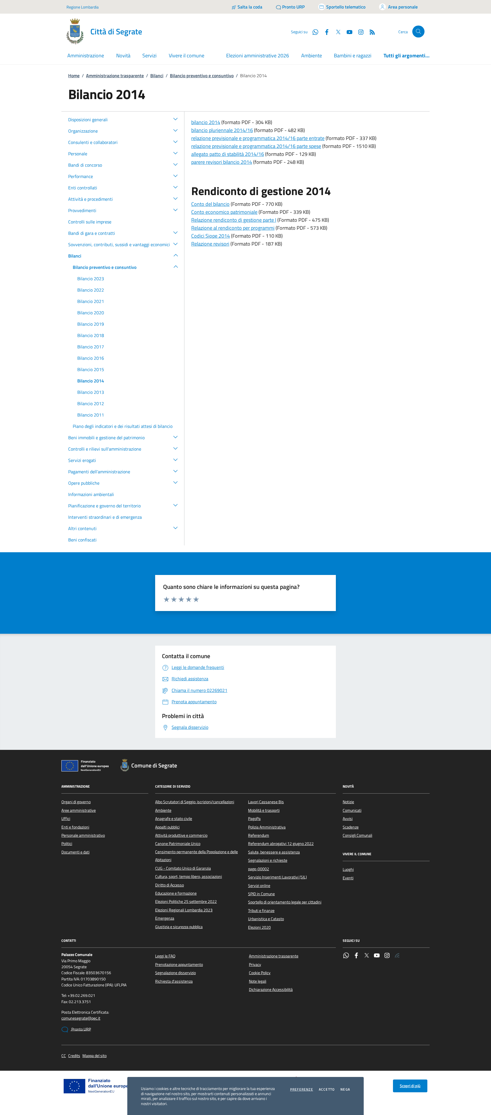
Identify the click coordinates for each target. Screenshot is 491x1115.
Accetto (327, 1089)
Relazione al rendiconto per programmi (232, 228)
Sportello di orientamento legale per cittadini (284, 902)
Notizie (348, 802)
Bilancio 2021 (90, 301)
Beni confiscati (82, 539)
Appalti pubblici (167, 827)
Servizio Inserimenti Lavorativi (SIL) (277, 877)
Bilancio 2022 (90, 289)
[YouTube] (376, 956)
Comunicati (352, 810)
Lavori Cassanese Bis (266, 802)
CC (63, 1056)
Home (74, 75)
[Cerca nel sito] (418, 32)
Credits (74, 1056)
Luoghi (348, 869)
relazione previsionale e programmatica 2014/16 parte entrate (257, 138)
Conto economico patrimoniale (224, 212)
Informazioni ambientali (91, 494)
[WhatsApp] (346, 956)
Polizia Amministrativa (267, 827)
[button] (175, 119)
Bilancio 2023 (90, 278)
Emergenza (164, 918)
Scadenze (351, 827)
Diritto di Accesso (169, 885)
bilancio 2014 (205, 122)
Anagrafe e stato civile (173, 818)
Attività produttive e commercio (181, 835)
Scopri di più (410, 1086)
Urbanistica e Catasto (266, 919)
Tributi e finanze (261, 910)
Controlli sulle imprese (89, 221)
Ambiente (311, 55)
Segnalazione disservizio (175, 973)
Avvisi (348, 818)
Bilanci (156, 75)
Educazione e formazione (176, 893)
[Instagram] (358, 31)
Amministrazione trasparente (115, 75)
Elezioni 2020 (259, 927)
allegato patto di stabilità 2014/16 (227, 154)
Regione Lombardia (82, 7)
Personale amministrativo (83, 835)
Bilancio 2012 (90, 403)
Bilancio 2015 (90, 369)
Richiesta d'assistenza (174, 981)
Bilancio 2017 (90, 346)
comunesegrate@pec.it (80, 1018)
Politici (66, 843)
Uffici (65, 818)
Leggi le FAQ (165, 956)
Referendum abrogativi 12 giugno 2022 (281, 843)
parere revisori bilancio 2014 (221, 162)
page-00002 (258, 869)
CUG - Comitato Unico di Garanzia (183, 868)
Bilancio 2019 (90, 324)
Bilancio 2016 (90, 358)
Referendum (258, 835)
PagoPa (254, 818)
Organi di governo (76, 802)
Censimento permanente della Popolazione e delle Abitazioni (196, 856)
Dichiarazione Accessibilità (271, 989)
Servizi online (259, 885)
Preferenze (301, 1089)
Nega (345, 1089)
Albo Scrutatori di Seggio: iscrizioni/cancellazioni (194, 802)
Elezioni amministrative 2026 (257, 55)
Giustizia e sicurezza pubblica (179, 927)
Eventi (348, 878)
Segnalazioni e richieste (267, 860)
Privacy (255, 964)
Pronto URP (80, 1029)
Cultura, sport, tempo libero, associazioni (188, 876)
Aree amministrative (78, 810)
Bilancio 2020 (90, 312)
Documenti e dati (75, 852)
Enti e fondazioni (75, 827)
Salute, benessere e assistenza (274, 852)
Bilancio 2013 (90, 392)
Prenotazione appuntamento (179, 964)
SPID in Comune (261, 894)
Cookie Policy (260, 973)
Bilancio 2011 (90, 414)
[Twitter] (366, 956)
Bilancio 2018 (90, 335)
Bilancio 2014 (90, 380)
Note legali (257, 981)
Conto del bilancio (210, 204)
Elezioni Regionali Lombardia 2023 (184, 910)
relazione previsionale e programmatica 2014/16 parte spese (256, 146)
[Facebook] (356, 956)
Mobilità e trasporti (264, 810)
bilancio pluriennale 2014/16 (222, 130)
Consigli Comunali (357, 835)
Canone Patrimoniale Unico (177, 843)
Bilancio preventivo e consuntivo (202, 75)
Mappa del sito (94, 1056)
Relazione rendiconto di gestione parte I (233, 220)
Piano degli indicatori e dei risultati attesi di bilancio (122, 426)
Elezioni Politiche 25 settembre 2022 (186, 901)
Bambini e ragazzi (352, 55)
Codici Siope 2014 (210, 236)
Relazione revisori (210, 244)
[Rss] (397, 956)
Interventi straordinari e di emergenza (105, 517)
